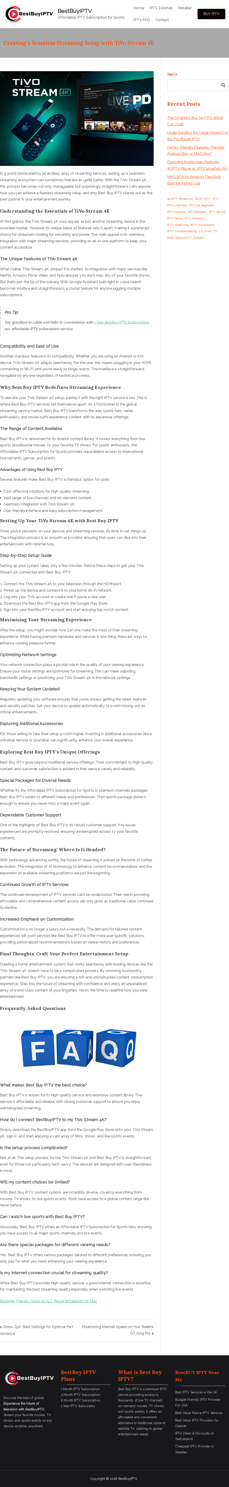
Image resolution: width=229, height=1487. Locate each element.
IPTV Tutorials (161, 8)
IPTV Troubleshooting (182, 231)
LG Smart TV (208, 231)
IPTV (215, 198)
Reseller (185, 8)
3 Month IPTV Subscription (80, 1395)
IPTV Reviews (197, 212)
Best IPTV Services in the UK (196, 1392)
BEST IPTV (202, 198)
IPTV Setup (175, 218)
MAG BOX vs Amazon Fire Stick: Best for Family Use (194, 180)
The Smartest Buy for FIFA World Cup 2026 (195, 121)
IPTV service (217, 212)
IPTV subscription (203, 225)
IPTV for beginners (202, 205)
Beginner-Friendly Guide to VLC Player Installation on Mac (48, 1301)
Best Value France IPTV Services (199, 1413)
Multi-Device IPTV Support (185, 237)
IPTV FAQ (142, 20)
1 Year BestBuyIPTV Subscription (121, 322)
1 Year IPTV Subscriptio (78, 1406)
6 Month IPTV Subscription (80, 1400)
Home (139, 8)
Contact (162, 20)
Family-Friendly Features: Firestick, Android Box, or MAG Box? (196, 150)
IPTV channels (177, 205)
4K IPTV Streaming (180, 198)
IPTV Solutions (195, 218)
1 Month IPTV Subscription (80, 1389)
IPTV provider (176, 212)
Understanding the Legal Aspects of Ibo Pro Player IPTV (197, 135)
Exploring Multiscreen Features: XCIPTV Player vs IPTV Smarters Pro (197, 165)
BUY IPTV (211, 14)
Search (172, 74)
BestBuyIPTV (75, 10)
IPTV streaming (178, 225)
